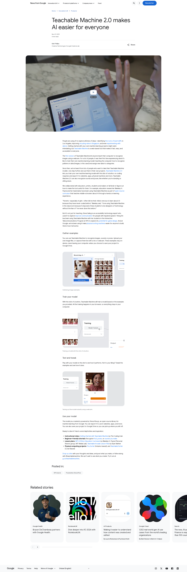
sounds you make (111, 439)
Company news (87, 3)
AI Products (57, 473)
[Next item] (37, 547)
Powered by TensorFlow (73, 473)
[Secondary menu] (139, 3)
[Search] (134, 3)
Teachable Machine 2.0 (114, 171)
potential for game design (108, 221)
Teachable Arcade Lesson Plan (98, 444)
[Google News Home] (38, 3)
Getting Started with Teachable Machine (94, 436)
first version (70, 156)
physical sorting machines (96, 223)
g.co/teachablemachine (71, 459)
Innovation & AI (53, 3)
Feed (99, 3)
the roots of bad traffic (113, 141)
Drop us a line (67, 454)
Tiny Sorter (91, 446)
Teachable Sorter (117, 446)
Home (54, 11)
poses (99, 439)
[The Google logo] (10, 568)
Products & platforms (70, 3)
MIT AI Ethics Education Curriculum (87, 441)
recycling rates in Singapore (89, 144)
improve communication (83, 216)
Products (74, 11)
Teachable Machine (81, 149)
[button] (150, 3)
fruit (95, 439)
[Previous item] (32, 547)
